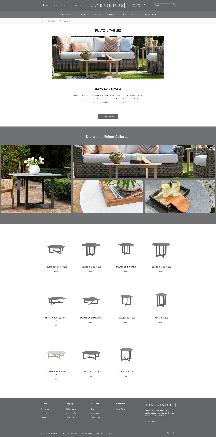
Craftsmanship (130, 14)
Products (83, 14)
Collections (65, 14)
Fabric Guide (95, 417)
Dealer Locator (51, 5)
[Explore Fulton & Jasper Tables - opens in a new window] (108, 57)
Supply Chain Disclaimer (70, 433)
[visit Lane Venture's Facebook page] (162, 433)
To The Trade (150, 14)
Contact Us (76, 5)
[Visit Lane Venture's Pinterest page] (173, 433)
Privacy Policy (100, 433)
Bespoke (98, 14)
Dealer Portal (121, 409)
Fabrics (112, 14)
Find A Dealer (108, 116)
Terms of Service (86, 433)
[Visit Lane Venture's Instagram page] (168, 433)
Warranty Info (71, 413)
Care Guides (95, 413)
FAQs (110, 433)
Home (43, 21)
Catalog (64, 5)
